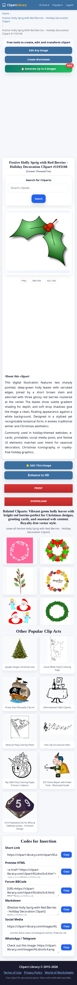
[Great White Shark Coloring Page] (57, 650)
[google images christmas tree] (20, 650)
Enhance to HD (38, 475)
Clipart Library (29, 967)
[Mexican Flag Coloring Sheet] (20, 727)
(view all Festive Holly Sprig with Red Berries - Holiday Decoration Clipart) (38, 530)
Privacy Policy (33, 972)
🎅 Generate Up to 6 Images (46, 67)
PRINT (38, 488)
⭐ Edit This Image (38, 465)
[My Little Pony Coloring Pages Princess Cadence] (20, 765)
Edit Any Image (38, 50)
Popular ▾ (57, 5)
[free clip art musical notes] (57, 727)
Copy (66, 854)
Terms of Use (12, 972)
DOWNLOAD (38, 501)
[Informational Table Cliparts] (57, 690)
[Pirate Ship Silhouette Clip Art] (20, 690)
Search (38, 198)
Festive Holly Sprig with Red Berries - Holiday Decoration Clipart (35, 19)
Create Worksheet (38, 59)
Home (5, 13)
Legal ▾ (69, 5)
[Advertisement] (38, 116)
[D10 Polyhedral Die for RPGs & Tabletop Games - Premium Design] (20, 805)
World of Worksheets (59, 972)
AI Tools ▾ (44, 5)
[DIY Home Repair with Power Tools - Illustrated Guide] (57, 765)
